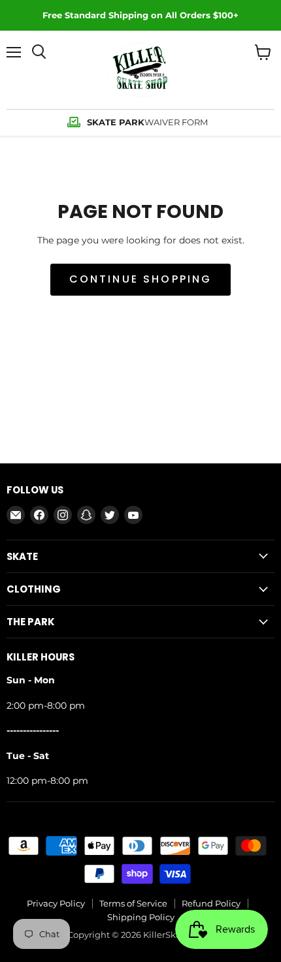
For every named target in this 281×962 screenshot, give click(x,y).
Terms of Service (133, 903)
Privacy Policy (56, 903)
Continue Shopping (140, 279)
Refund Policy (211, 903)
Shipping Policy (140, 917)
